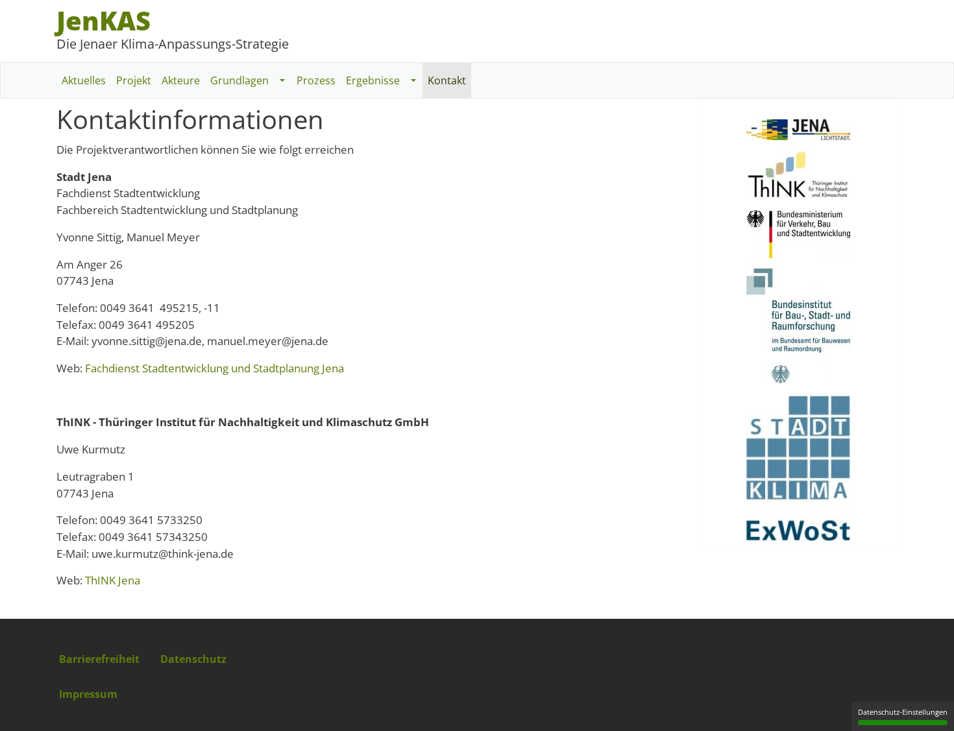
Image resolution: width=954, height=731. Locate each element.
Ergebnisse (373, 80)
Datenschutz (193, 659)
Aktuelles (84, 80)
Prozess (316, 80)
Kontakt (447, 80)
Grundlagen (239, 80)
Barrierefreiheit (99, 659)
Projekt (133, 80)
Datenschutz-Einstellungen (903, 712)
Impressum (88, 694)
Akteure (181, 80)
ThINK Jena (112, 580)
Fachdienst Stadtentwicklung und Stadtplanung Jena (214, 368)
